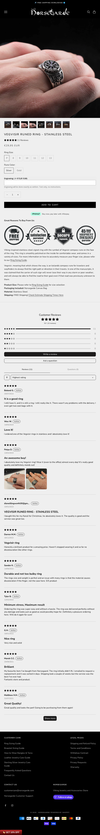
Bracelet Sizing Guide (14, 748)
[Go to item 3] (24, 124)
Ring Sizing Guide (18, 260)
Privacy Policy (76, 757)
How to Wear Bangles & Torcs (18, 753)
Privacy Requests (78, 762)
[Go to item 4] (32, 124)
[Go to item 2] (16, 124)
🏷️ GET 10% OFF (11, 832)
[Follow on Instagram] (12, 805)
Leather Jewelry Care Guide (17, 757)
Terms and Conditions (80, 748)
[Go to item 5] (41, 124)
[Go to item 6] (49, 124)
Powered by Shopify (60, 812)
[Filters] (7, 377)
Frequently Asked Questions (17, 770)
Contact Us (9, 775)
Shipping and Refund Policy (83, 743)
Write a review (50, 354)
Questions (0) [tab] (72, 369)
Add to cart (50, 205)
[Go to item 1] (7, 124)
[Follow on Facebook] (5, 805)
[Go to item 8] (66, 124)
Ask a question (50, 360)
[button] (10, 140)
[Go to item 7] (57, 124)
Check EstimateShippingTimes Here (46, 295)
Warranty (74, 767)
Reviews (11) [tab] (27, 369)
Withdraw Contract (79, 753)
